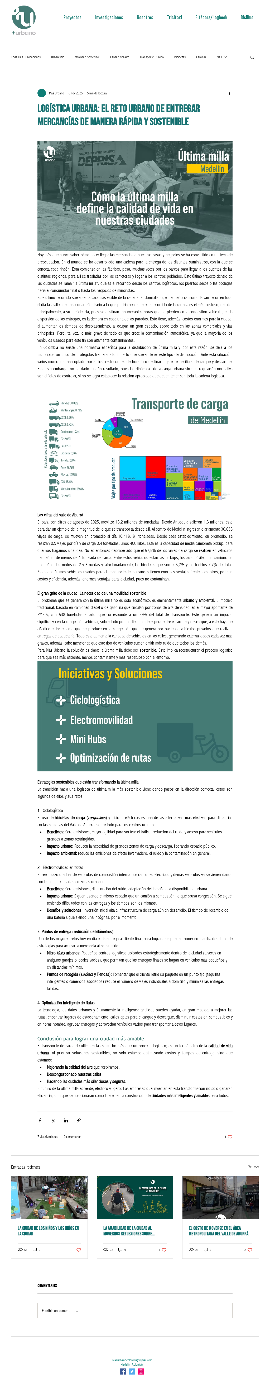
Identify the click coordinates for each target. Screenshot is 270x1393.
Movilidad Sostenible (87, 57)
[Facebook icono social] (123, 1371)
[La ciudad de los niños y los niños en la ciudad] (49, 1197)
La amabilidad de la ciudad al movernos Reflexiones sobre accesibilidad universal (127, 1231)
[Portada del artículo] (135, 1197)
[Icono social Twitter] (132, 1371)
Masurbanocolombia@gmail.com (132, 1360)
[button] (252, 57)
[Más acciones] (229, 93)
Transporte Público (152, 57)
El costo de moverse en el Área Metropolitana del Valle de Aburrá (218, 1231)
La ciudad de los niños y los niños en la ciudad (48, 1231)
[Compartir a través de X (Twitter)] (52, 1120)
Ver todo (253, 1166)
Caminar (201, 57)
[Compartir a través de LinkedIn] (65, 1120)
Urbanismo (57, 57)
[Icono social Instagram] (141, 1371)
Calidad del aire (119, 57)
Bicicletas (180, 57)
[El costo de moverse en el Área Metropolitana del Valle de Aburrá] (220, 1197)
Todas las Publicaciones (26, 57)
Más (219, 57)
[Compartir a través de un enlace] (78, 1120)
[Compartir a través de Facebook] (39, 1120)
